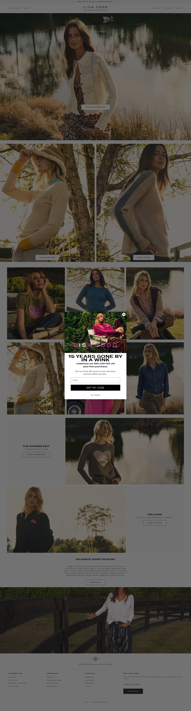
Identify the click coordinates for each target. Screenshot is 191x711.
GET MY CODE (95, 387)
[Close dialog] (124, 314)
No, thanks (95, 395)
